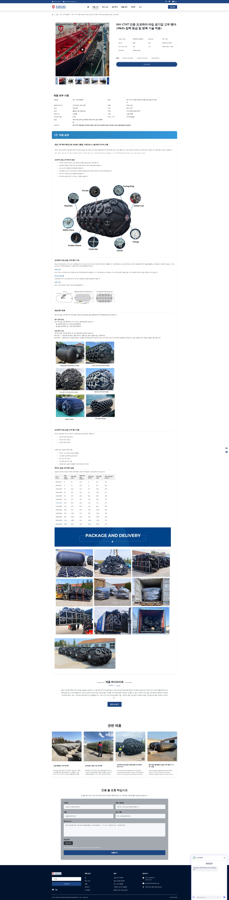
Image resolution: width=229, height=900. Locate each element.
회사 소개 (105, 7)
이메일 (66, 803)
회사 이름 (119, 812)
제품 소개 (95, 7)
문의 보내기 (114, 704)
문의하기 (87, 887)
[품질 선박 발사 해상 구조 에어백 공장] (98, 746)
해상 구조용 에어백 (119, 881)
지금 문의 (172, 7)
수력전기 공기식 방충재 (120, 887)
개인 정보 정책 (173, 897)
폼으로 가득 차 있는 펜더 (121, 890)
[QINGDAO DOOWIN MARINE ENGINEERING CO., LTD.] (59, 7)
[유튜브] (227, 452)
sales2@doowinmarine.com (70, 1)
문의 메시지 (68, 821)
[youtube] (53, 890)
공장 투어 (115, 7)
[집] (52, 14)
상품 (56, 14)
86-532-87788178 (149, 878)
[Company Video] (82, 49)
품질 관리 (124, 7)
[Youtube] (169, 1)
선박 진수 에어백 (118, 878)
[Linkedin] (166, 1)
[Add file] (193, 897)
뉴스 (140, 7)
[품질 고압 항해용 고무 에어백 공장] (67, 746)
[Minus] (224, 858)
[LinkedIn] (227, 448)
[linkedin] (56, 890)
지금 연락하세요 (66, 774)
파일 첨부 (67, 839)
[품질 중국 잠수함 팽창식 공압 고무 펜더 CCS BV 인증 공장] (162, 746)
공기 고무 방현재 (65, 14)
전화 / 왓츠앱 (120, 803)
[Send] (224, 897)
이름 (65, 812)
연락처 (133, 7)
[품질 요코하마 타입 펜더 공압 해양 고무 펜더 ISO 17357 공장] (130, 746)
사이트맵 (87, 890)
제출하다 (114, 853)
